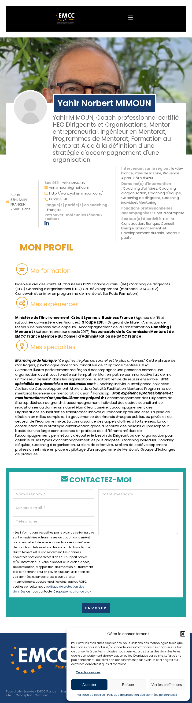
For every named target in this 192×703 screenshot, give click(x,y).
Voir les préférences (166, 685)
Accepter (89, 685)
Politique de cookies (91, 695)
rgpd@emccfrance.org (72, 591)
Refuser (128, 685)
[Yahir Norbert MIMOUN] (30, 107)
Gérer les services (88, 672)
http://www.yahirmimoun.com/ (76, 193)
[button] (182, 634)
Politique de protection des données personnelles (142, 695)
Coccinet (41, 695)
